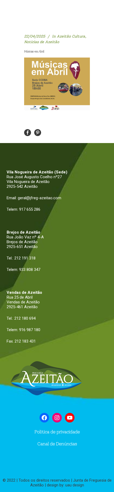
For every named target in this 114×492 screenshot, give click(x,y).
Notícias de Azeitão (41, 42)
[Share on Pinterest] (37, 132)
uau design (74, 485)
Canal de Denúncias (57, 444)
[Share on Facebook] (27, 132)
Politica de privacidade (57, 432)
